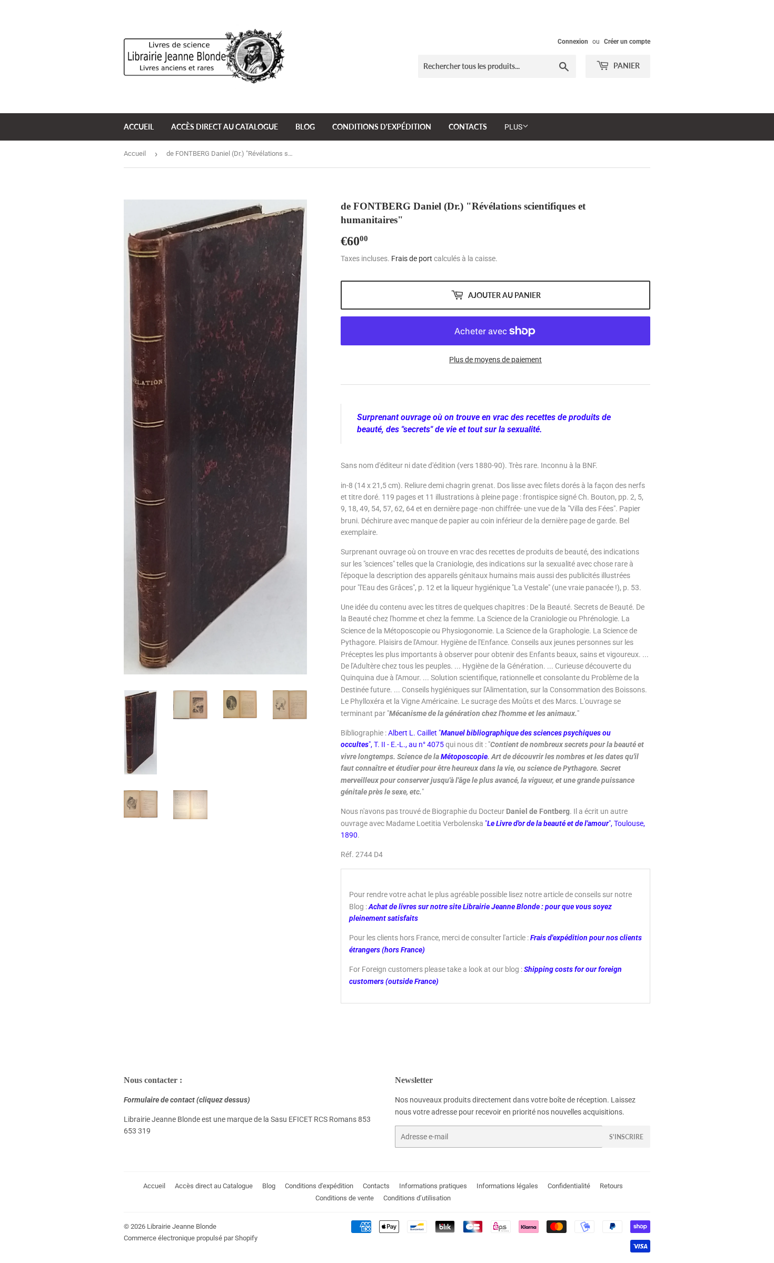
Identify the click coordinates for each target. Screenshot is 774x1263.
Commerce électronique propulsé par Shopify (190, 1238)
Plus (513, 127)
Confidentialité (569, 1186)
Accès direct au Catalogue (224, 126)
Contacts (468, 126)
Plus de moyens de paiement (495, 359)
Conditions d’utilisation (417, 1198)
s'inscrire (626, 1137)
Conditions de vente (344, 1198)
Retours (611, 1186)
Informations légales (507, 1186)
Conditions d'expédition (381, 126)
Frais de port (411, 258)
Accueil (139, 126)
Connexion (573, 41)
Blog (305, 126)
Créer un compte (627, 41)
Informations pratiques (433, 1186)
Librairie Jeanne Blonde (181, 1226)
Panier (626, 65)
